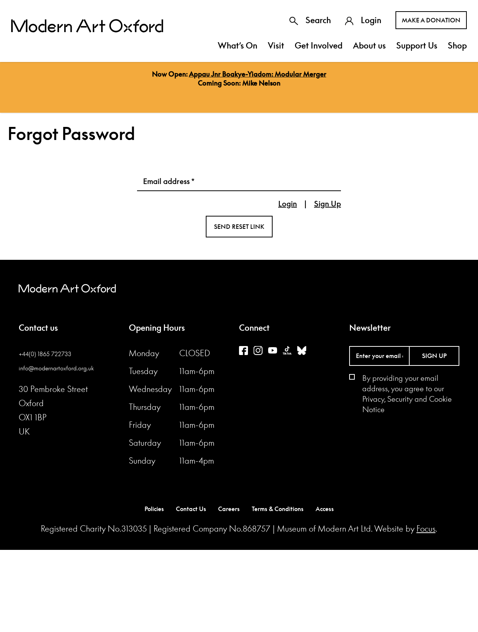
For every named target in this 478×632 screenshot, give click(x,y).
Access (325, 509)
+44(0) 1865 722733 (45, 354)
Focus (425, 528)
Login (371, 20)
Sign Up (327, 203)
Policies (154, 509)
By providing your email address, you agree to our (407, 393)
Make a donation (431, 20)
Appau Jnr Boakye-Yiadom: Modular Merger (257, 74)
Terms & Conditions (278, 509)
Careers (229, 509)
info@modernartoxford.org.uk (56, 368)
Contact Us (191, 509)
